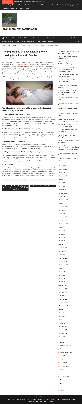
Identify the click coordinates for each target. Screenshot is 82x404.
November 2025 (63, 172)
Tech (17, 8)
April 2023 (62, 241)
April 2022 (62, 282)
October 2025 (63, 176)
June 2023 (62, 234)
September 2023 (64, 224)
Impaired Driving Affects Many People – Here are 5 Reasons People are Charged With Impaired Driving (68, 147)
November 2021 (63, 299)
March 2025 (62, 189)
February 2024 (63, 206)
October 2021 (63, 302)
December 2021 (63, 295)
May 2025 (62, 186)
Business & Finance (17, 5)
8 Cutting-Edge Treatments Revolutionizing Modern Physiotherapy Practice (66, 69)
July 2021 (62, 313)
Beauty (76, 5)
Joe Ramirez (18, 58)
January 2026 (63, 165)
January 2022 (63, 292)
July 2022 (62, 271)
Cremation (63, 349)
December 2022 (63, 254)
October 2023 (63, 220)
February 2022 (63, 289)
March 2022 (62, 285)
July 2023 (62, 230)
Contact (27, 8)
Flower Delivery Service (66, 352)
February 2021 (63, 330)
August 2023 (62, 227)
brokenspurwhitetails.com (19, 28)
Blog (9, 5)
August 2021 (62, 309)
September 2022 (64, 265)
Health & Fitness (41, 5)
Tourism (59, 5)
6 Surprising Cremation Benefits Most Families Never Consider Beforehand (67, 92)
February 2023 (63, 247)
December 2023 (63, 213)
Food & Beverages (30, 5)
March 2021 (62, 326)
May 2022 (62, 278)
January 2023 (63, 251)
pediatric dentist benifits (22, 180)
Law (49, 5)
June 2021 (62, 316)
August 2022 (62, 268)
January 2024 (63, 210)
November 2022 (63, 258)
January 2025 (63, 193)
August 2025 (62, 179)
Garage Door (63, 362)
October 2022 (63, 261)
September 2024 (64, 200)
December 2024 (63, 196)
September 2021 (64, 306)
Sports (62, 383)
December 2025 (63, 169)
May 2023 (62, 237)
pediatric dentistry (23, 64)
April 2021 (62, 323)
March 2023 (62, 244)
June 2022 (62, 275)
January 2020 (63, 336)
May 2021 (62, 319)
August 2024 (62, 203)
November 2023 (63, 217)
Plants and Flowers (8, 8)
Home (4, 5)
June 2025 (62, 182)
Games (54, 5)
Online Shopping (68, 5)
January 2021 (63, 333)
